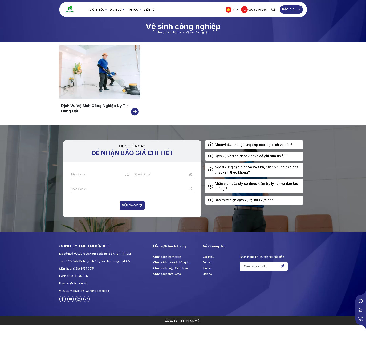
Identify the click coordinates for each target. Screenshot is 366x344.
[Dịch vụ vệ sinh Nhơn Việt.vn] (70, 9)
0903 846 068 (257, 9)
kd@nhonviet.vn (77, 283)
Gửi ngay (130, 205)
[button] (254, 144)
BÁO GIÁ (288, 9)
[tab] (254, 144)
